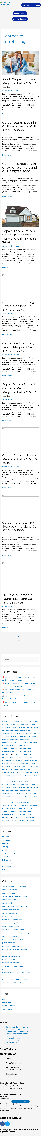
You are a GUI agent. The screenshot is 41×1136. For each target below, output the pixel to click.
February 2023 (7, 870)
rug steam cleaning (9, 959)
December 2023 (8, 866)
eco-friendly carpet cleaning (13, 929)
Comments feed (8, 1006)
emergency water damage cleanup (15, 933)
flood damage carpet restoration (14, 939)
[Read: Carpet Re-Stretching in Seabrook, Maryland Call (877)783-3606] (20, 506)
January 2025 (7, 847)
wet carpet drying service (11, 982)
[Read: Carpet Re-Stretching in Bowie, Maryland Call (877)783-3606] (20, 286)
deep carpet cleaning (10, 926)
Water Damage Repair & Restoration (16, 973)
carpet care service (9, 890)
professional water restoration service (16, 949)
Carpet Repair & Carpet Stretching (15, 906)
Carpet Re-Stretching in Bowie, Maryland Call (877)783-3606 (20, 306)
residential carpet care (10, 953)
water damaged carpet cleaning (14, 979)
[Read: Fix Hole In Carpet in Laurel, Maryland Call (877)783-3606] (20, 576)
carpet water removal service (13, 920)
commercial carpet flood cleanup (15, 923)
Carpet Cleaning (8, 893)
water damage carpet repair (13, 966)
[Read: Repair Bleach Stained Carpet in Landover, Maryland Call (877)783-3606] (20, 215)
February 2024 (7, 860)
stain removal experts (10, 963)
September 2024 (8, 853)
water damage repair (10, 969)
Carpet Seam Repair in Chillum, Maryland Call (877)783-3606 (19, 126)
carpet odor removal (10, 900)
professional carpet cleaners (13, 946)
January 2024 (7, 863)
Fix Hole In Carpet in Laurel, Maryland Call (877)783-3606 (17, 598)
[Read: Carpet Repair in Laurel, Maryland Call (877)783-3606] (20, 439)
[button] (30, 16)
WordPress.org (7, 1009)
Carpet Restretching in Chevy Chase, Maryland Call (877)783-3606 (19, 167)
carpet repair (7, 90)
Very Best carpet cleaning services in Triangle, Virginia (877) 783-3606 (20, 775)
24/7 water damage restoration (14, 886)
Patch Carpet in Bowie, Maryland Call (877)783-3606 (19, 83)
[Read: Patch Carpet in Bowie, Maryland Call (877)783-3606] (20, 63)
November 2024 (8, 850)
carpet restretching (9, 913)
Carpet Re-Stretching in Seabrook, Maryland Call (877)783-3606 (20, 526)
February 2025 (7, 843)
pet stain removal (9, 943)
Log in (4, 999)
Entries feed (6, 1002)
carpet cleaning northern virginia (14, 896)
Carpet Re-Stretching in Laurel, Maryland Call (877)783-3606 (20, 347)
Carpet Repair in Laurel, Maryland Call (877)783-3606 (19, 459)
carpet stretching (8, 916)
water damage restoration (12, 976)
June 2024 (6, 857)
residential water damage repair (14, 956)
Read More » (7, 114)
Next (20, 640)
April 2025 (6, 840)
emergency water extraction (13, 936)
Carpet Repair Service (10, 910)
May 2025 (6, 837)
